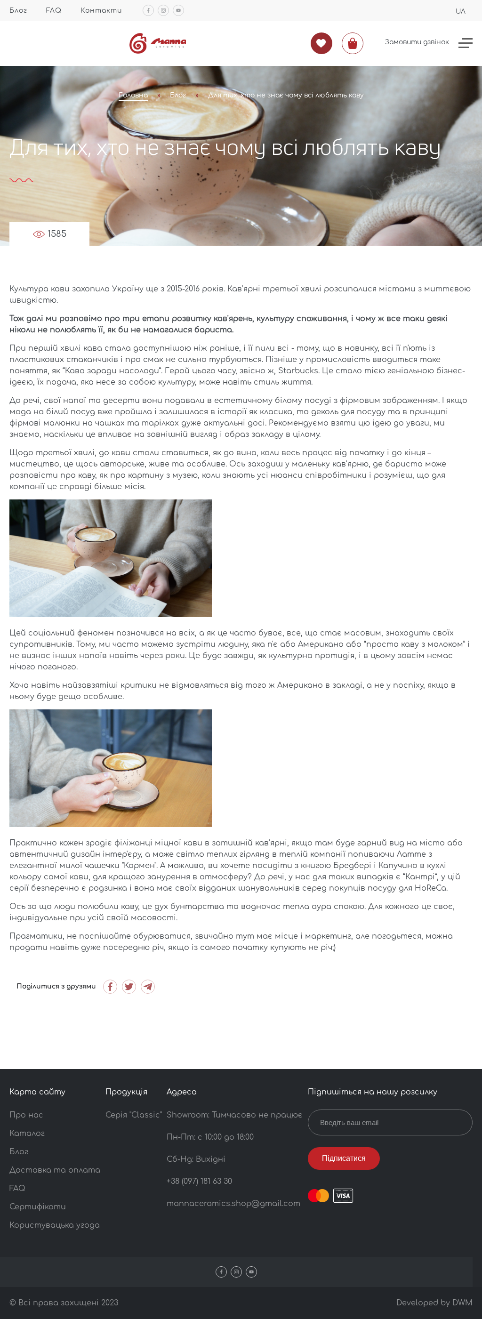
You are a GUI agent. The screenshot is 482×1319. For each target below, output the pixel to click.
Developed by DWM (434, 1303)
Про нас (26, 1115)
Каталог (27, 1133)
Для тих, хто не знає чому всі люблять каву (286, 95)
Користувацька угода (54, 1225)
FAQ (54, 10)
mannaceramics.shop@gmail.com (233, 1203)
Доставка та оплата (54, 1170)
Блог (18, 10)
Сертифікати (37, 1207)
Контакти (101, 10)
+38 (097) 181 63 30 (199, 1181)
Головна (133, 95)
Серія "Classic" (133, 1115)
